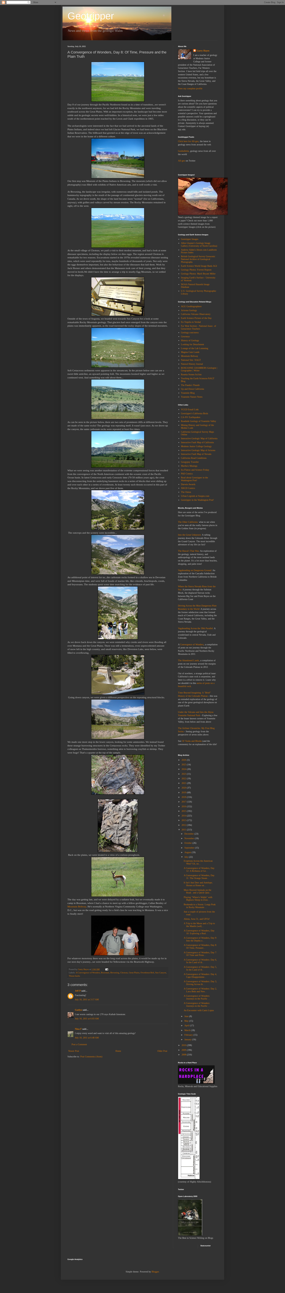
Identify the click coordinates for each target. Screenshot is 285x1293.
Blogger (155, 1271)
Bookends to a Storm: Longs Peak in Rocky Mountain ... (200, 906)
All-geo (181, 161)
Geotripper (90, 15)
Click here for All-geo (188, 141)
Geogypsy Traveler (190, 462)
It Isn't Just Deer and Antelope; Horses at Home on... (198, 884)
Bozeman (105, 973)
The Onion (186, 492)
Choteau (124, 973)
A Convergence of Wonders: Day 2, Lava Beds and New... (200, 990)
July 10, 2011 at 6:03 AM (87, 1018)
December (189, 834)
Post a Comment (79, 1044)
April (187, 1025)
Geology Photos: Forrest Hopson (196, 270)
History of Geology (190, 340)
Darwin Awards (188, 484)
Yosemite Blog (188, 393)
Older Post (162, 1051)
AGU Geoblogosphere (191, 306)
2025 (184, 764)
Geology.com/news (190, 332)
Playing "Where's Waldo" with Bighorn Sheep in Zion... (198, 898)
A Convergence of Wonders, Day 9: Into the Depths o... (200, 939)
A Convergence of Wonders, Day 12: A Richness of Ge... (199, 869)
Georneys (185, 336)
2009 (184, 1050)
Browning (114, 973)
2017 (184, 801)
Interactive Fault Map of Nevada (196, 454)
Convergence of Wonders (192, 644)
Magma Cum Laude (190, 352)
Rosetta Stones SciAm (191, 374)
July (186, 857)
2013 (184, 820)
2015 (184, 811)
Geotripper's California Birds (194, 413)
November (189, 838)
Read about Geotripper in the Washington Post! (194, 479)
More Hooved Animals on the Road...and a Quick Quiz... (197, 891)
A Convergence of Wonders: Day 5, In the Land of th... (200, 968)
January (188, 1039)
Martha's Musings (189, 466)
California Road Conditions (193, 458)
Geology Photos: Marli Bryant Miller (198, 273)
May (186, 1021)
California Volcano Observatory (195, 314)
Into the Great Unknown (189, 535)
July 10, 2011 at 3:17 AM (87, 999)
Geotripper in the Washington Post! (197, 500)
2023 (184, 774)
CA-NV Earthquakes (190, 417)
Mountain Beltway (76, 906)
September (189, 848)
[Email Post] (106, 969)
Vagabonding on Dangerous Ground (194, 570)
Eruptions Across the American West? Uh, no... (198, 862)
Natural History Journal (192, 364)
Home (118, 1051)
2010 (184, 1045)
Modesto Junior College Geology (196, 446)
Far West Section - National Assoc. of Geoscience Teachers (198, 327)
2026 (184, 760)
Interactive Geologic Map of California (199, 438)
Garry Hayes (203, 50)
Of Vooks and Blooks (192, 741)
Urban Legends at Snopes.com (195, 496)
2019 (184, 792)
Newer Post (73, 1051)
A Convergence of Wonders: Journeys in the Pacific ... (197, 997)
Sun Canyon (160, 973)
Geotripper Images (189, 239)
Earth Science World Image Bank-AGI (199, 266)
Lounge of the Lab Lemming (194, 348)
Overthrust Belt (147, 973)
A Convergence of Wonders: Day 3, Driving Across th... (200, 982)
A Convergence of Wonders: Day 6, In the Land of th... (200, 961)
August (188, 852)
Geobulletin (183, 151)
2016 (184, 806)
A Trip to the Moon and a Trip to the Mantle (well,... (199, 924)
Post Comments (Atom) (91, 1056)
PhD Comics (187, 473)
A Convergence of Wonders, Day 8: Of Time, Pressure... (200, 946)
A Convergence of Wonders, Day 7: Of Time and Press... (200, 954)
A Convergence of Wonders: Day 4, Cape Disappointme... (200, 975)
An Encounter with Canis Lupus (199, 1010)
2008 (184, 1054)
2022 (184, 778)
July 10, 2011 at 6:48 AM (87, 1037)
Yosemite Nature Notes (191, 397)
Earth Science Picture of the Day (196, 318)
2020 (184, 788)
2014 (184, 815)
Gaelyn (78, 1010)
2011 (184, 829)
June (186, 1016)
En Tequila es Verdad (191, 322)
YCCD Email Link (190, 409)
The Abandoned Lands (188, 660)
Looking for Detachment (192, 344)
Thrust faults (74, 976)
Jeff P (78, 991)
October (188, 843)
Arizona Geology (189, 310)
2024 (184, 769)
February (188, 1035)
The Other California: (188, 522)
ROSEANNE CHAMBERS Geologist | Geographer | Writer (199, 369)
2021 (184, 783)
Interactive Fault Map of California (197, 442)
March (187, 1030)
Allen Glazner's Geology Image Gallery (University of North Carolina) (199, 244)
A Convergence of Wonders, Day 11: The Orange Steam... (199, 876)
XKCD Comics (188, 488)
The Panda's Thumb (190, 385)
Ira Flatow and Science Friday (195, 470)
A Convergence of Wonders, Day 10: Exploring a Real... (199, 932)
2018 (184, 797)
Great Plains (134, 973)
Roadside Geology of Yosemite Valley (198, 421)
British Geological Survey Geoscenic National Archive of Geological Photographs (198, 259)
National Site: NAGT (191, 360)
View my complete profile (190, 88)
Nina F (78, 1029)
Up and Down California (192, 389)
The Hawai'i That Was (188, 551)
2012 (184, 825)
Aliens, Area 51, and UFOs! (197, 919)
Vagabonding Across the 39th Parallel (195, 628)
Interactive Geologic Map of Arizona (198, 450)
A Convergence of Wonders (88, 973)
